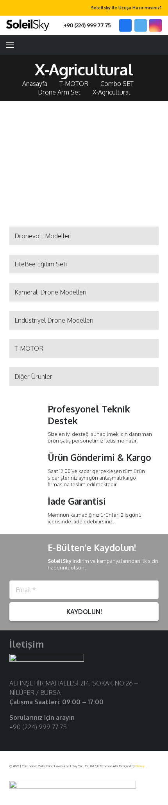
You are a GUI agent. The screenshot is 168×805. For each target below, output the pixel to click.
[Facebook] (125, 25)
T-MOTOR (73, 83)
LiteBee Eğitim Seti (40, 264)
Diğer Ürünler (33, 376)
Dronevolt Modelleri (42, 236)
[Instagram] (155, 25)
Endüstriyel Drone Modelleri (53, 320)
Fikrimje (140, 766)
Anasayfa (34, 83)
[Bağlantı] (27, 25)
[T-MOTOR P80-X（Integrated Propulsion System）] (123, 150)
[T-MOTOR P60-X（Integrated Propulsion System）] (45, 150)
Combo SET (117, 83)
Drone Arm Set (59, 92)
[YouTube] (39, 739)
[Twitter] (140, 25)
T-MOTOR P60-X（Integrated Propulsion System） (45, 192)
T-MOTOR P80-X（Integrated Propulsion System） (123, 192)
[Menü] (10, 45)
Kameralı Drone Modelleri (50, 292)
